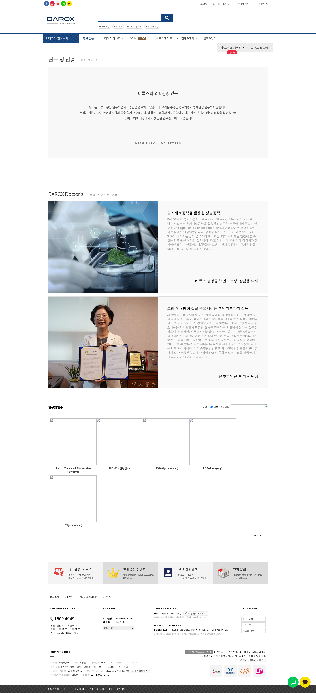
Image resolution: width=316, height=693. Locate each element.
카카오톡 (305, 682)
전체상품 (88, 38)
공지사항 (247, 624)
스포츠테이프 (164, 38)
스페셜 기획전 (232, 49)
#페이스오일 (152, 26)
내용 (226, 407)
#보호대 (118, 26)
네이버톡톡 (293, 682)
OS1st (134, 38)
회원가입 (215, 3)
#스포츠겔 (104, 26)
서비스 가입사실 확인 (253, 660)
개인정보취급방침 (88, 596)
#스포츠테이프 (134, 26)
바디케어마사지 (111, 38)
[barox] (61, 20)
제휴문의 (107, 596)
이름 (205, 407)
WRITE (257, 535)
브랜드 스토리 (259, 47)
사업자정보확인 (140, 670)
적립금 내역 (248, 630)
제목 (216, 407)
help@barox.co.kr (102, 675)
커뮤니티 (263, 3)
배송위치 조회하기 (197, 613)
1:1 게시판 (248, 619)
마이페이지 (243, 3)
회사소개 (54, 596)
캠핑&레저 (187, 38)
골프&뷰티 (209, 38)
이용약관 (69, 596)
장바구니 (227, 3)
